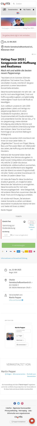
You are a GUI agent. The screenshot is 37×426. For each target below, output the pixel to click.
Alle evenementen (21, 345)
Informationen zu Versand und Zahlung (14, 258)
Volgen (20, 336)
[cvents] (5, 3)
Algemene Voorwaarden (21, 408)
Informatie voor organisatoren (18, 413)
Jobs (30, 410)
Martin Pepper (20, 327)
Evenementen (16, 28)
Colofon (9, 408)
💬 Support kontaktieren (18, 422)
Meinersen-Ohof (23, 287)
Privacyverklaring (11, 410)
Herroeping (23, 410)
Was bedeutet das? (32, 227)
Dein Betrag (5, 232)
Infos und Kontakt (15, 300)
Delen (34, 54)
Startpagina (5, 28)
